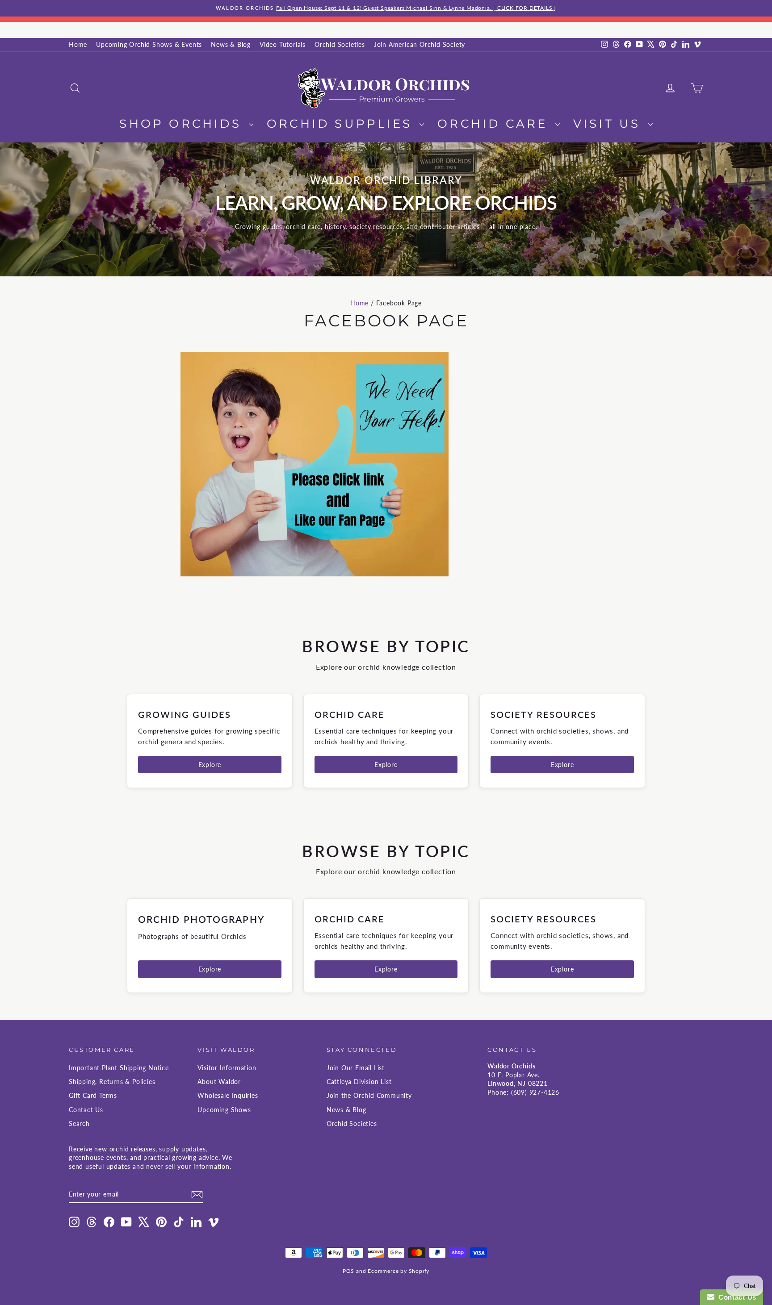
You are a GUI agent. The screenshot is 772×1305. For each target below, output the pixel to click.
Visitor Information (226, 1068)
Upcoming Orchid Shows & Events (149, 44)
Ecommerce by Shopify (398, 1270)
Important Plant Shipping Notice (119, 1068)
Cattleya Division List (359, 1081)
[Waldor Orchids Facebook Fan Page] (386, 464)
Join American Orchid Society (419, 44)
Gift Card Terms (93, 1095)
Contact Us (86, 1109)
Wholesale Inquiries (227, 1095)
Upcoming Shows (224, 1109)
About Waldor (219, 1081)
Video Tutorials (283, 44)
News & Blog (231, 44)
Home (78, 44)
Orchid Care (495, 124)
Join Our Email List (356, 1068)
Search (79, 1123)
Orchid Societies (340, 44)
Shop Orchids (183, 124)
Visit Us (609, 124)
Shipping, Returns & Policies (112, 1081)
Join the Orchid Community (369, 1095)
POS (348, 1270)
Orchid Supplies (342, 124)
